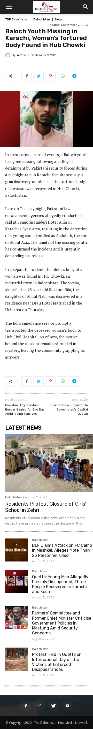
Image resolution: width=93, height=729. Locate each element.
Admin (21, 55)
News (59, 19)
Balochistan (41, 19)
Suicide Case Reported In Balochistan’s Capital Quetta (69, 409)
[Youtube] (67, 706)
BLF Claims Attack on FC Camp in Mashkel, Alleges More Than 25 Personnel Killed (62, 550)
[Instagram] (39, 706)
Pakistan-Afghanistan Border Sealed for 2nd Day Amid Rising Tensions (25, 409)
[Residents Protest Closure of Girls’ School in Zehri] (49, 463)
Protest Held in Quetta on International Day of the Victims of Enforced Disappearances (57, 662)
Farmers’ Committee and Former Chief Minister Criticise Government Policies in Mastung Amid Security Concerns (61, 623)
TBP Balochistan (16, 19)
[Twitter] (53, 706)
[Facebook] (25, 706)
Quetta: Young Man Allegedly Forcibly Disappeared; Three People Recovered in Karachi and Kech (60, 584)
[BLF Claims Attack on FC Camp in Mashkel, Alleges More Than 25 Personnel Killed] (16, 549)
